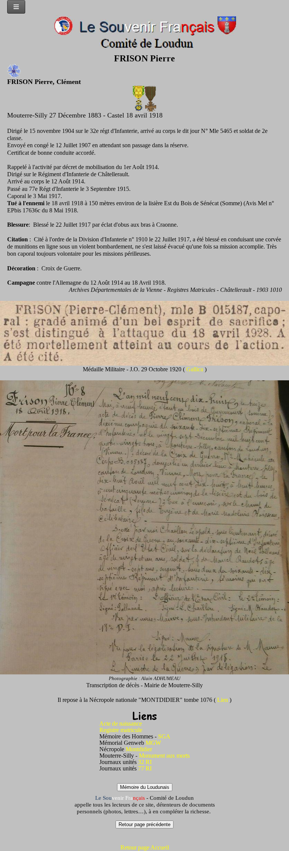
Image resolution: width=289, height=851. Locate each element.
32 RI (145, 762)
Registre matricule (120, 730)
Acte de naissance (120, 723)
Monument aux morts (164, 755)
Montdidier (139, 749)
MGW (153, 743)
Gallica (195, 369)
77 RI (145, 768)
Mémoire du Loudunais (144, 787)
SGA (164, 736)
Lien (223, 700)
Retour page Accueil (144, 847)
